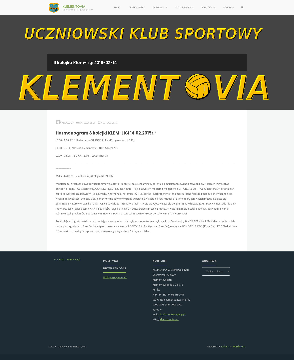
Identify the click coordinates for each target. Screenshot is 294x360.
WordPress (239, 346)
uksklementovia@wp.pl (172, 314)
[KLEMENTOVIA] (54, 7)
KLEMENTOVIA (73, 6)
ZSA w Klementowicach (67, 259)
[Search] (242, 7)
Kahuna (225, 346)
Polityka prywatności (115, 277)
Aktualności (87, 122)
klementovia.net (169, 319)
